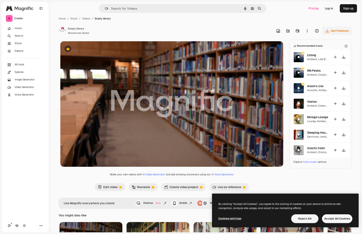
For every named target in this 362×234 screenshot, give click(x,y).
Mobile (183, 203)
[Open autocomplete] (105, 8)
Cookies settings (229, 218)
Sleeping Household (317, 132)
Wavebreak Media (78, 33)
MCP (213, 203)
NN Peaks (314, 70)
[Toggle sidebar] (41, 8)
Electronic (313, 136)
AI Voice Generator (222, 174)
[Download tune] (343, 57)
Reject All (305, 218)
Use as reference (226, 188)
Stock (74, 18)
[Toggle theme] (24, 225)
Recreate (141, 188)
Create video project (181, 188)
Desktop (151, 203)
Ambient (312, 59)
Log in (329, 8)
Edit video (108, 188)
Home (62, 18)
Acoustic (312, 90)
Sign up (348, 8)
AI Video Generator (154, 174)
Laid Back (324, 59)
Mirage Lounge (317, 117)
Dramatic (323, 152)
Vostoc (312, 101)
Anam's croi (315, 86)
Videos (86, 18)
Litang (311, 55)
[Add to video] (335, 57)
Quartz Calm (316, 148)
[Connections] (9, 225)
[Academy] (16, 225)
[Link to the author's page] (62, 31)
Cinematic (324, 105)
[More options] (307, 31)
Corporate (324, 74)
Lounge (311, 121)
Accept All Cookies (337, 218)
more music (310, 162)
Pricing (314, 8)
